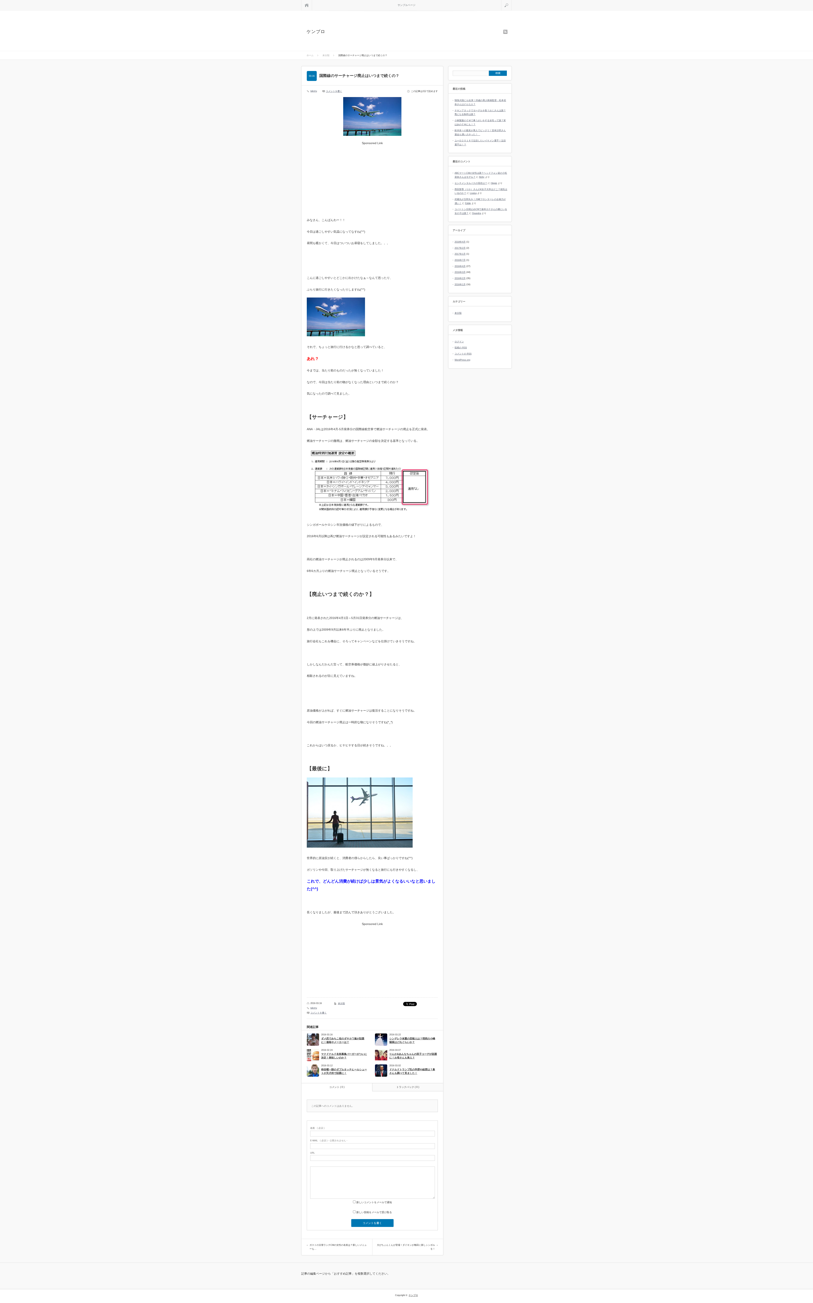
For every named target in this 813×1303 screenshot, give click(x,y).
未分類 (341, 1003)
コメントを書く (334, 91)
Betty (481, 177)
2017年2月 (460, 248)
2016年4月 (460, 266)
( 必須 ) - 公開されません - (328, 1140)
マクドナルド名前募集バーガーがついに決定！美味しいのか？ (344, 1056)
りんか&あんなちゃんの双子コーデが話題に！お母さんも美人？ (413, 1056)
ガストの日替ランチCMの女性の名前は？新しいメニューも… (338, 1247)
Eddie (468, 203)
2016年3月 (460, 272)
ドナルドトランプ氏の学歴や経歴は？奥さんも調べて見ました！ (412, 1071)
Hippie (494, 183)
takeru (313, 91)
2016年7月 (460, 260)
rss (505, 32)
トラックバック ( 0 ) (407, 1087)
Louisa (473, 193)
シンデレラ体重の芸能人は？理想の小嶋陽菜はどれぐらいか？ (412, 1040)
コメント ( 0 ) (336, 1087)
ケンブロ (316, 31)
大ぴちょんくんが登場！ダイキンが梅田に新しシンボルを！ (406, 1247)
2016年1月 (460, 284)
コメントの (463, 353)
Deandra (476, 213)
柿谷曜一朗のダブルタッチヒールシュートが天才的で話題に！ (344, 1071)
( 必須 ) (317, 1128)
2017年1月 (460, 254)
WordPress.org (462, 360)
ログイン (459, 341)
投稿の (461, 347)
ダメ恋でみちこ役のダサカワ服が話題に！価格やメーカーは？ (342, 1040)
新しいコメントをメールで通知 (374, 1202)
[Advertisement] (372, 176)
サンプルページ (406, 5)
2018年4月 (460, 242)
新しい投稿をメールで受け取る (374, 1212)
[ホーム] (306, 5)
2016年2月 (460, 278)
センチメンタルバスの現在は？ (471, 183)
